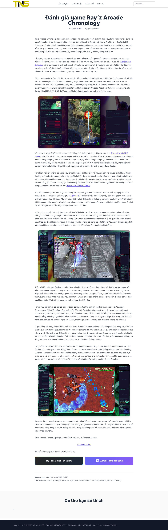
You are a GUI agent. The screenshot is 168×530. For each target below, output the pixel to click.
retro (108, 480)
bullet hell (42, 480)
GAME (65, 477)
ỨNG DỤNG (64, 4)
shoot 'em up (116, 480)
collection (50, 480)
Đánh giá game (60, 480)
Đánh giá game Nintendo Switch (79, 480)
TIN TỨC (100, 4)
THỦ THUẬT (77, 4)
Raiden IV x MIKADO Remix (78, 186)
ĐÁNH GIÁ (89, 4)
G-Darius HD (74, 196)
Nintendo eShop (84, 444)
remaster (102, 480)
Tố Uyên (79, 29)
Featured (95, 480)
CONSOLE (58, 477)
